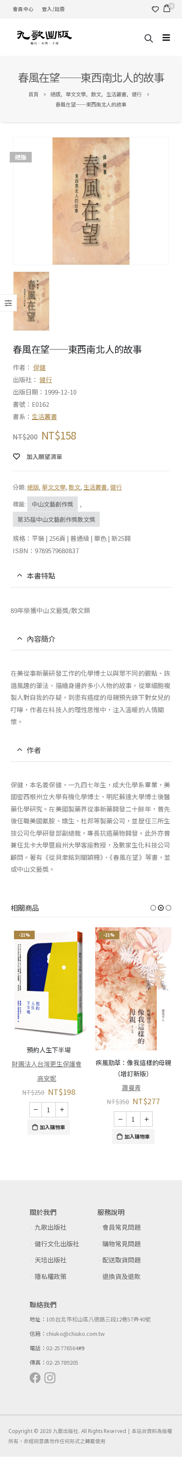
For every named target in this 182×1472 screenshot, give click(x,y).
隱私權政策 (50, 1276)
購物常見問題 (121, 1243)
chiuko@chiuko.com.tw (75, 1333)
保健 (39, 367)
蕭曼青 (131, 1087)
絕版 (33, 487)
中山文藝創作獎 (52, 504)
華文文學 (54, 487)
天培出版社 (50, 1259)
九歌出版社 (50, 1227)
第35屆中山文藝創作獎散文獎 (56, 519)
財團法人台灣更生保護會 (47, 1063)
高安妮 (46, 1078)
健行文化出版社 (57, 1243)
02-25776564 (62, 1348)
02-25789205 (62, 1362)
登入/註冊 (53, 8)
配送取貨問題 (121, 1259)
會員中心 (23, 8)
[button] (153, 908)
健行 (45, 379)
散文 (74, 487)
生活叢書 (44, 416)
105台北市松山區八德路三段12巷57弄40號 (98, 1319)
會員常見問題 (121, 1227)
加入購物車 (52, 1127)
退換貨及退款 (121, 1276)
